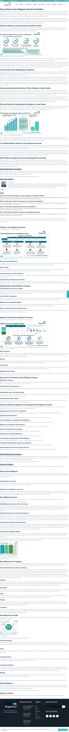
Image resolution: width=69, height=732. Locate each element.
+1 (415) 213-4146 (13, 0)
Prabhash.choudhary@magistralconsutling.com (42, 695)
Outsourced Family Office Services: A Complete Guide (27, 714)
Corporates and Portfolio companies (39, 686)
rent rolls (61, 14)
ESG (11, 152)
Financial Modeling (13, 688)
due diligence (43, 71)
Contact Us (60, 4)
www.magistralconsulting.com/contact (32, 176)
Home (16, 4)
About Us (21, 4)
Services (35, 4)
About (36, 707)
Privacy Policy (38, 718)
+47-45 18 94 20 (50, 0)
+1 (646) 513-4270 (26, 0)
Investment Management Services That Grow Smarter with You (28, 707)
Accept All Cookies (63, 729)
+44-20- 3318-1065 (39, 0)
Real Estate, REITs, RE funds (27, 686)
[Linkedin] (1, 189)
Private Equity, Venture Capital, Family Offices (54, 685)
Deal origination (62, 686)
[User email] (2, 189)
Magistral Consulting (4, 160)
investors (29, 270)
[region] (34, 729)
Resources (48, 4)
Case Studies (37, 711)
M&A (4, 305)
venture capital (47, 292)
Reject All (54, 729)
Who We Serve (28, 4)
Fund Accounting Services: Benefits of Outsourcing (27, 721)
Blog (36, 709)
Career (36, 714)
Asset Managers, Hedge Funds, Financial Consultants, (12, 686)
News (36, 713)
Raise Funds (41, 4)
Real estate (2, 11)
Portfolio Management (21, 688)
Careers (54, 4)
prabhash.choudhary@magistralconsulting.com (54, 466)
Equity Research (30, 688)
